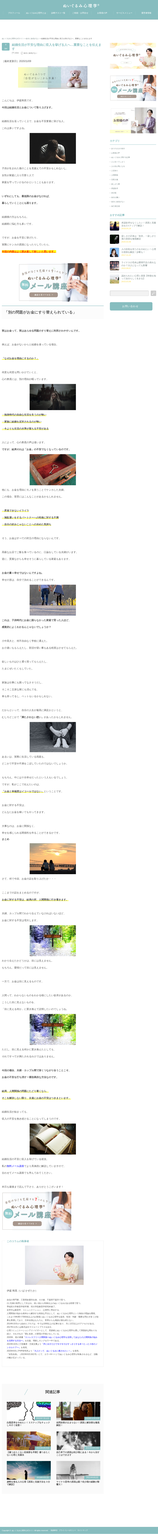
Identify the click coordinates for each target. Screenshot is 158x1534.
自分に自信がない (30, 53)
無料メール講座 (15, 1166)
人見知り (114, 170)
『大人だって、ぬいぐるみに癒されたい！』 (52, 1351)
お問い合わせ (130, 306)
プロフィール (14, 13)
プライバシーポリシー (67, 1530)
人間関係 (114, 175)
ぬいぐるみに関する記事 (120, 157)
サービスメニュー (124, 13)
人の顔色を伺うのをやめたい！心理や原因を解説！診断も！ (138, 250)
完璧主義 (114, 179)
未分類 (113, 193)
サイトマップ (82, 1530)
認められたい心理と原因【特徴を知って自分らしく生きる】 (138, 277)
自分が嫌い (115, 197)
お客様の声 (102, 13)
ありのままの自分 (118, 148)
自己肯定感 (115, 206)
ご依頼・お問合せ (80, 13)
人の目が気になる (118, 166)
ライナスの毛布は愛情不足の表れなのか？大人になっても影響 (138, 264)
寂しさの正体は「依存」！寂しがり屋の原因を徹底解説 (138, 237)
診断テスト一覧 (58, 13)
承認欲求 (114, 188)
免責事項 (54, 1530)
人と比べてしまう (118, 162)
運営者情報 (146, 13)
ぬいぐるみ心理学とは (36, 13)
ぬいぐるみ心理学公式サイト (23, 1530)
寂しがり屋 (115, 184)
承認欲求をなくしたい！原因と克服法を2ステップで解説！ (138, 224)
